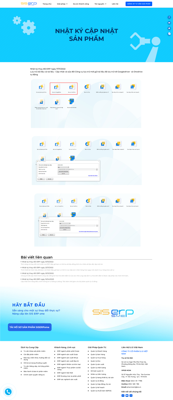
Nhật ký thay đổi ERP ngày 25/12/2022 (38, 273)
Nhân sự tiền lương (98, 374)
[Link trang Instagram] (131, 395)
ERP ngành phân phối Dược (68, 351)
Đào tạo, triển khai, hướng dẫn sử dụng (37, 359)
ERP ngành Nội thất (65, 373)
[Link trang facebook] (123, 395)
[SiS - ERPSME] (86, 103)
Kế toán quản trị (97, 371)
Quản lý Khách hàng (99, 351)
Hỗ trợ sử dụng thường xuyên (35, 363)
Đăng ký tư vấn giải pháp (138, 4)
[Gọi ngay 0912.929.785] (8, 392)
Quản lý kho (95, 361)
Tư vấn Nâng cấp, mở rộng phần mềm (36, 367)
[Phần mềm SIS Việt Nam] (169, 28)
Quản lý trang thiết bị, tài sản (102, 377)
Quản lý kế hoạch (98, 387)
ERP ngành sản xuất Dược (67, 354)
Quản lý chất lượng (98, 368)
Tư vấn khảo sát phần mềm (34, 351)
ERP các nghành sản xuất (67, 379)
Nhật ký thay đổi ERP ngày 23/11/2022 (37, 267)
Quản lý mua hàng (98, 358)
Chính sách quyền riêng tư (34, 375)
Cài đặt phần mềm (31, 354)
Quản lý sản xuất (97, 364)
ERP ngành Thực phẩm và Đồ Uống (68, 368)
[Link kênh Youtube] (127, 395)
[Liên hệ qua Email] (169, 23)
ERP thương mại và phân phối (69, 376)
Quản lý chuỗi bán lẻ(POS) (101, 391)
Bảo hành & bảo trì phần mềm (36, 371)
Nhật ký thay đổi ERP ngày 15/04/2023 (38, 279)
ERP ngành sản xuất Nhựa (67, 358)
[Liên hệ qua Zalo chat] (169, 34)
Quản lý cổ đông (97, 381)
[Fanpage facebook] (169, 17)
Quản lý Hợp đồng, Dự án (101, 384)
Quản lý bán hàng (98, 354)
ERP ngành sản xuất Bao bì (68, 361)
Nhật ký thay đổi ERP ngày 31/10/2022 (37, 262)
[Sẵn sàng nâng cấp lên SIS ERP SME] (86, 314)
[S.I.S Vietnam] (29, 3)
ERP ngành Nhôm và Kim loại (69, 364)
